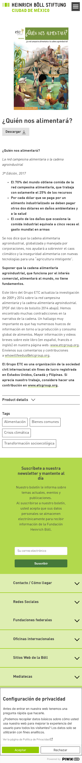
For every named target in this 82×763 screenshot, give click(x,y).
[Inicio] (34, 7)
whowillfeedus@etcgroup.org (27, 355)
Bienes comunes (45, 422)
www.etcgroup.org (64, 345)
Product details (15, 400)
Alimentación (15, 422)
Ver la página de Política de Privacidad (26, 739)
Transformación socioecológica (29, 443)
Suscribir (41, 563)
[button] (15, 132)
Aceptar (20, 750)
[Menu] (76, 6)
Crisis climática (16, 433)
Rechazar (60, 750)
